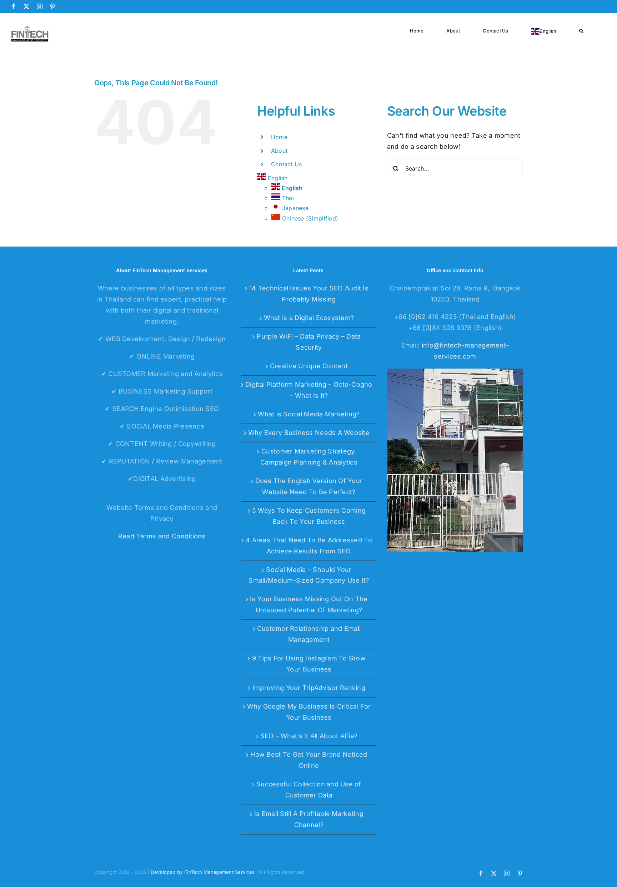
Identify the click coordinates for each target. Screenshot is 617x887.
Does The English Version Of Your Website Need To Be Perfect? (309, 486)
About (279, 150)
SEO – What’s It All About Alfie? (309, 736)
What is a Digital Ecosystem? (309, 317)
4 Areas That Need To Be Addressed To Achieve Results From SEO (309, 545)
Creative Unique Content (309, 366)
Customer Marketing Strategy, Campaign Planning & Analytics (308, 456)
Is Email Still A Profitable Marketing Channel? (308, 819)
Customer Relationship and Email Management (309, 634)
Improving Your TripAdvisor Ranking (308, 687)
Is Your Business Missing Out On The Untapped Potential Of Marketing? (308, 604)
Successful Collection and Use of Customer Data (308, 789)
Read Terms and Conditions (162, 536)
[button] (581, 30)
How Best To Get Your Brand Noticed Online (308, 760)
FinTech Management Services (219, 872)
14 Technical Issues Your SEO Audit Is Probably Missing (308, 293)
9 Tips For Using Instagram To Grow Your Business (309, 663)
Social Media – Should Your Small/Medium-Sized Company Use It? (309, 575)
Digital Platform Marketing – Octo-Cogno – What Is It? (308, 390)
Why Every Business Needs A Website (309, 432)
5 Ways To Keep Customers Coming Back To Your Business (309, 516)
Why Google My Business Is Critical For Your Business (309, 712)
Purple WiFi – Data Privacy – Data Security (309, 342)
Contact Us (286, 164)
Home (279, 137)
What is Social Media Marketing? (309, 414)
